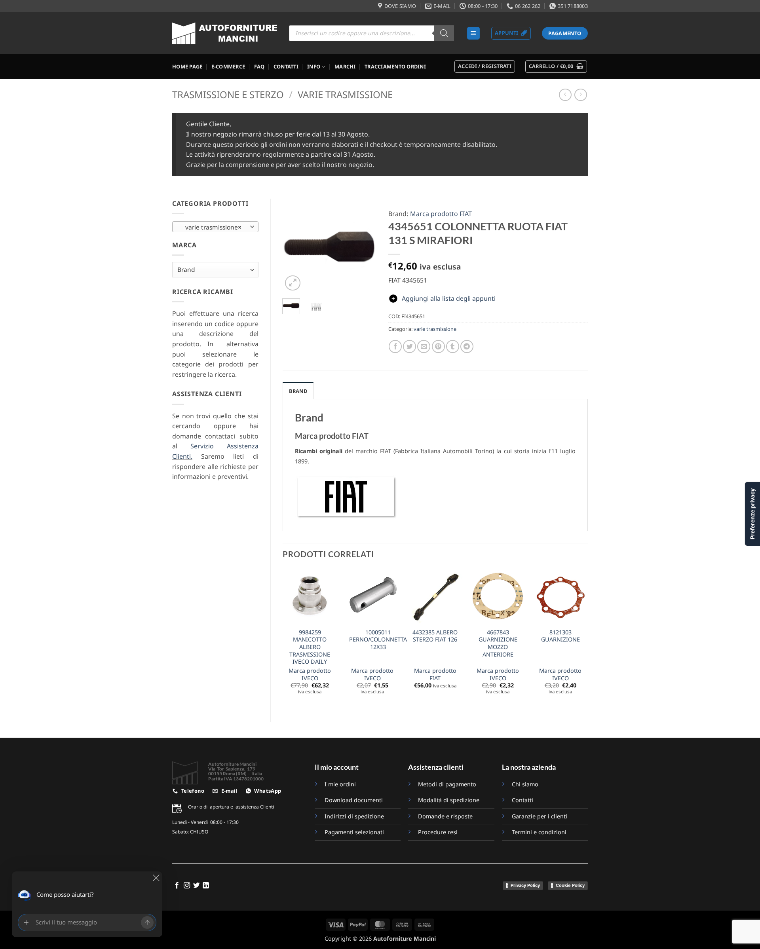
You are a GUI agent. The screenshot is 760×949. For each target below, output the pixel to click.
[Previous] (294, 245)
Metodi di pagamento (447, 784)
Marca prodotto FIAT (441, 213)
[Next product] (565, 95)
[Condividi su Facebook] (395, 346)
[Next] (364, 245)
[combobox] (215, 226)
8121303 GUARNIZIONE (560, 636)
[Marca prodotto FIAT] (346, 496)
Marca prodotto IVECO (310, 674)
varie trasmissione (345, 94)
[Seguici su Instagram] (187, 885)
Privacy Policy (525, 885)
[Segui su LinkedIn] (206, 885)
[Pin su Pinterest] (438, 346)
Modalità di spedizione (448, 800)
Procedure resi (438, 832)
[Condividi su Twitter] (409, 346)
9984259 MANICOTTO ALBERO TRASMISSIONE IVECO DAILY (309, 647)
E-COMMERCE (228, 66)
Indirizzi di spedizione (354, 816)
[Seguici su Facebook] (177, 885)
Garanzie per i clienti (539, 816)
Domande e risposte (446, 816)
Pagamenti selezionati (354, 832)
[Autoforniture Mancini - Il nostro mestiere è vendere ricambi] (224, 33)
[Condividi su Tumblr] (452, 346)
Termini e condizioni (539, 832)
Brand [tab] (298, 391)
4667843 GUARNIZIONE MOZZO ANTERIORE (498, 643)
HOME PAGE (187, 66)
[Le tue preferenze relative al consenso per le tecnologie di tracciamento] (752, 514)
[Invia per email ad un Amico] (423, 346)
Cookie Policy (570, 885)
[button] (473, 33)
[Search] (444, 33)
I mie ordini (340, 784)
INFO (313, 66)
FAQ (259, 66)
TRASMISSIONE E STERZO (228, 94)
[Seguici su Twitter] (196, 885)
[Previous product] (580, 95)
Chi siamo (525, 784)
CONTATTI (286, 66)
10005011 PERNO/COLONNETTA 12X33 (378, 640)
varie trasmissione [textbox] (210, 227)
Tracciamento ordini (395, 66)
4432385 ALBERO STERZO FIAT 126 (435, 636)
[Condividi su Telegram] (466, 346)
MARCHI (345, 66)
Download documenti (354, 800)
